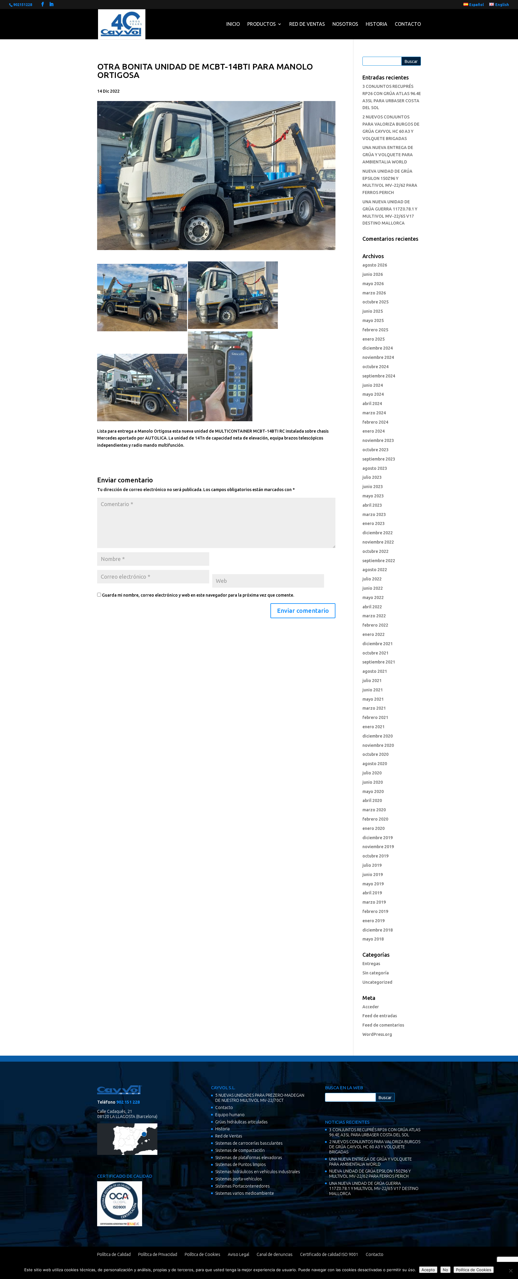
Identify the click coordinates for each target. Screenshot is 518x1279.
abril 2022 (372, 606)
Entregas (371, 963)
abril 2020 (372, 800)
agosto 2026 (374, 265)
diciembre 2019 (377, 837)
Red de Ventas (307, 24)
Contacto (408, 24)
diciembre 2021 (377, 643)
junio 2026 (372, 274)
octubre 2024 (375, 366)
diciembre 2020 (377, 736)
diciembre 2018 (377, 930)
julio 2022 (372, 579)
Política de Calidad (114, 1254)
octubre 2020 (375, 754)
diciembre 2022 (377, 532)
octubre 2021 (375, 653)
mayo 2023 (373, 495)
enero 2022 (373, 634)
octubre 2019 (375, 856)
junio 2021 (372, 689)
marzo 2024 (374, 412)
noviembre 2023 (378, 440)
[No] (511, 1271)
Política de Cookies (202, 1254)
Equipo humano (230, 1114)
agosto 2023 (374, 468)
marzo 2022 (374, 615)
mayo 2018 (373, 939)
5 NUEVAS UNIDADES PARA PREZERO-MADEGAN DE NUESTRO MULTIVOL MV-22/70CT (259, 1098)
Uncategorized (377, 982)
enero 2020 (373, 828)
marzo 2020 (374, 809)
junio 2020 (372, 782)
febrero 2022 (375, 625)
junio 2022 (372, 588)
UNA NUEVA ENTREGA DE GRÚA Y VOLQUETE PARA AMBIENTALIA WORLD (387, 154)
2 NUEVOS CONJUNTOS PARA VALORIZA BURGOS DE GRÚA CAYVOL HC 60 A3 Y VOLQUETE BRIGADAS (374, 1146)
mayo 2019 (373, 883)
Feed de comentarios (383, 1025)
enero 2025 (373, 339)
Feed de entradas (379, 1015)
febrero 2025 (375, 329)
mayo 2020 (373, 791)
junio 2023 (372, 486)
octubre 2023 (375, 449)
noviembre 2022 (378, 542)
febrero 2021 (375, 717)
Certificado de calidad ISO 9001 (329, 1254)
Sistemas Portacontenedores (242, 1186)
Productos (261, 24)
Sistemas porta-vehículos (238, 1178)
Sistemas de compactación (240, 1150)
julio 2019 (372, 865)
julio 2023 (372, 477)
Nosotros (345, 24)
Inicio (233, 24)
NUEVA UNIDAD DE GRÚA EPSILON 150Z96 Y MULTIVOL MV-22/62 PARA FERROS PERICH (370, 1174)
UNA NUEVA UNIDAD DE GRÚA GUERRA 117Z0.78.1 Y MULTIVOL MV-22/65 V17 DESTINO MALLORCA (373, 1188)
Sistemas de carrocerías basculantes (249, 1143)
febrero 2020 (375, 819)
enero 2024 (373, 431)
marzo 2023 (374, 514)
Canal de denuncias (275, 1254)
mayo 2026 (373, 283)
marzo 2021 (374, 708)
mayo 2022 (373, 597)
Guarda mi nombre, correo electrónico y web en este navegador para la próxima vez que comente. (198, 595)
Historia (376, 24)
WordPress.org (377, 1034)
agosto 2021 (374, 671)
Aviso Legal (238, 1254)
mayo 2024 (373, 394)
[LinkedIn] (51, 4)
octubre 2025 (375, 302)
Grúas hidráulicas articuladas (241, 1121)
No (445, 1269)
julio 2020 (372, 773)
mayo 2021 (373, 699)
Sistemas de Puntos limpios (240, 1164)
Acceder (370, 1006)
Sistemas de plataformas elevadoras (248, 1157)
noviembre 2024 (378, 357)
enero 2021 (373, 726)
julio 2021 (372, 680)
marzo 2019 (374, 902)
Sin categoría (375, 972)
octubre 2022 (375, 551)
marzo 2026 (374, 293)
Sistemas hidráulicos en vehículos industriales (257, 1171)
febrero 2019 (375, 911)
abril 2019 (372, 892)
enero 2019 (373, 920)
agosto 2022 (374, 569)
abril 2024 (372, 403)
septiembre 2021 (378, 662)
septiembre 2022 (378, 560)
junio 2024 (372, 385)
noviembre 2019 (378, 846)
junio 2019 (372, 874)
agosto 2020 (374, 763)
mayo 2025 (373, 320)
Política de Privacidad (157, 1254)
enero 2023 (373, 523)
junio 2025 (372, 311)
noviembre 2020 (378, 745)
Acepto (428, 1269)
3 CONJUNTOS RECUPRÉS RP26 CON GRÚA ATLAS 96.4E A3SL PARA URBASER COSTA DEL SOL (374, 1132)
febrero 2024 (375, 422)
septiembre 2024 (378, 376)
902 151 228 (128, 1102)
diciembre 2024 (377, 348)
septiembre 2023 (378, 459)
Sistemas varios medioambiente (244, 1193)
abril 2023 (372, 505)
